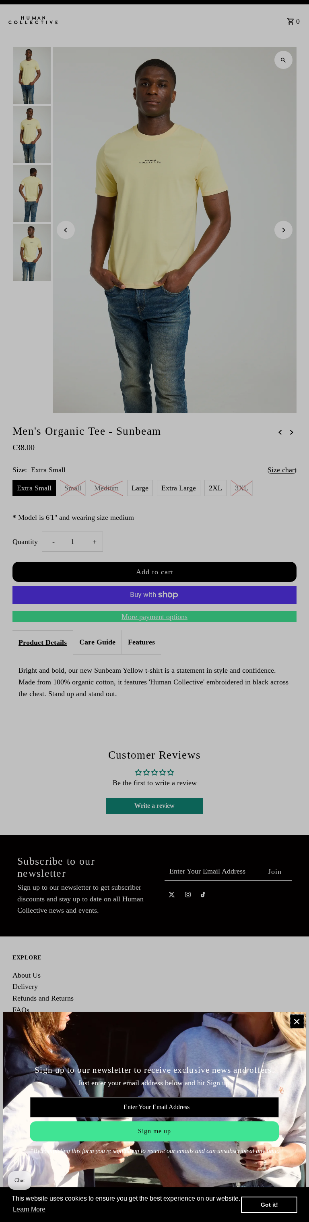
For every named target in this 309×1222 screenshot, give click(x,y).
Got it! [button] (269, 1204)
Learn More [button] (29, 1209)
